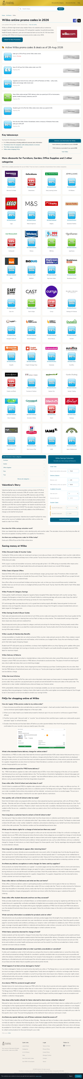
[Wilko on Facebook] (74, 20)
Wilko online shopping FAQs (12, 149)
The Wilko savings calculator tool (13, 147)
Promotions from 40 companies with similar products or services (22, 145)
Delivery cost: (53, 480)
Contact (45, 1058)
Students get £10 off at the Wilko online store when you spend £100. (33, 108)
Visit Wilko (65, 152)
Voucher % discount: (57, 507)
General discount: (54, 498)
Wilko (9, 1033)
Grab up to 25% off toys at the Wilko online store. (27, 54)
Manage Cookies (47, 1055)
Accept (78, 1076)
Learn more (38, 1076)
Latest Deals (25, 1046)
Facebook (67, 1045)
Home (3, 15)
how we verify (33, 24)
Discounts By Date (70, 3)
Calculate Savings (64, 520)
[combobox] (39, 9)
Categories (25, 1049)
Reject (70, 1076)
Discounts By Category (58, 3)
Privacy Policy (46, 1049)
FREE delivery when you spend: (58, 484)
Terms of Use (46, 1046)
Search (61, 9)
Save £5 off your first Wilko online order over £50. (27, 67)
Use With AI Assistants (28, 1061)
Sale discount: (53, 493)
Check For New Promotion (12, 40)
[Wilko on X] (79, 20)
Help (79, 3)
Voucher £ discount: (57, 513)
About (44, 1061)
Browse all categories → (24, 479)
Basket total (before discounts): (58, 471)
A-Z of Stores (25, 1052)
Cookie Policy (46, 1052)
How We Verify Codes (28, 1058)
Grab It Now (71, 57)
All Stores (8, 15)
